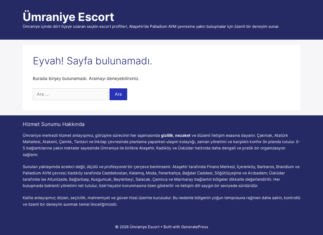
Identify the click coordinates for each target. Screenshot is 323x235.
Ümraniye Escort (68, 17)
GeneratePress (194, 226)
